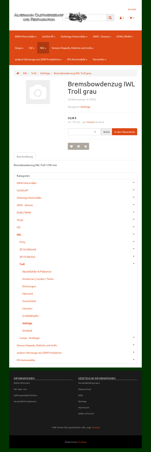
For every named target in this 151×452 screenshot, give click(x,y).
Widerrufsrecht (86, 413)
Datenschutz (84, 389)
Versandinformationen (25, 401)
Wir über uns (20, 389)
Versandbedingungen (89, 382)
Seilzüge (85, 106)
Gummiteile (29, 301)
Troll (22, 264)
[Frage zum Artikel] (85, 146)
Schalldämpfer (30, 315)
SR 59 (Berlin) (27, 256)
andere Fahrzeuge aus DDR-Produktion (37, 59)
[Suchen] (110, 17)
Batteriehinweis (22, 382)
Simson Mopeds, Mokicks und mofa (72, 47)
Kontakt (132, 9)
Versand (91, 121)
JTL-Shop (81, 441)
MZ (31, 47)
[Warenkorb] (132, 17)
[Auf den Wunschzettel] (71, 146)
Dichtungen (29, 286)
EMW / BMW (124, 36)
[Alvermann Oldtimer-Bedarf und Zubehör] (32, 17)
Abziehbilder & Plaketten (37, 271)
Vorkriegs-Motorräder (73, 36)
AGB (80, 395)
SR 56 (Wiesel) (28, 249)
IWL (42, 47)
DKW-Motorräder (25, 36)
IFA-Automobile (76, 59)
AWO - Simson (101, 36)
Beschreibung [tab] (25, 156)
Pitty (22, 242)
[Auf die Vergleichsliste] (78, 146)
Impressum (83, 407)
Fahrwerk (27, 293)
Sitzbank (27, 330)
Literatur (27, 308)
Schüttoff (47, 36)
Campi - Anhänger (30, 337)
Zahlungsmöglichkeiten (25, 395)
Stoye (18, 47)
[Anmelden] (122, 17)
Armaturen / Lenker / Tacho (38, 278)
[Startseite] (18, 73)
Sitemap (82, 401)
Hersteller (99, 59)
